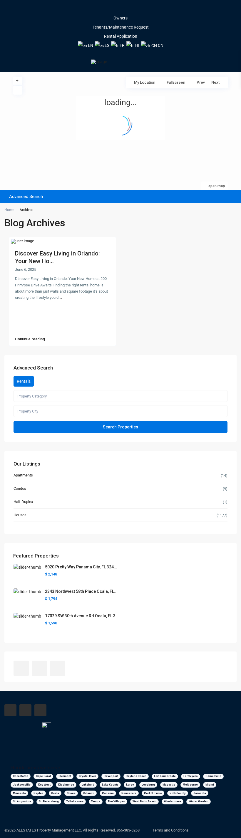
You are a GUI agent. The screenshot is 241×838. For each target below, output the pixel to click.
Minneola (19, 793)
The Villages (116, 801)
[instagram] (129, 8)
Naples (38, 793)
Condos (20, 488)
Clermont (64, 776)
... (60, 297)
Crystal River (87, 776)
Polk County (178, 793)
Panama (108, 793)
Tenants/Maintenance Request (121, 27)
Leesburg (148, 784)
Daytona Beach (136, 776)
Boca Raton (20, 776)
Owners (120, 18)
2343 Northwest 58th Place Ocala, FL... (81, 591)
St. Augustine (22, 801)
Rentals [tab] (24, 381)
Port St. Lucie (153, 793)
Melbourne (190, 784)
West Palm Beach (144, 801)
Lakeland (88, 784)
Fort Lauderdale (165, 776)
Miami (209, 784)
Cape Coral (43, 776)
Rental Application (120, 36)
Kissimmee (66, 784)
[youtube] (120, 8)
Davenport (111, 776)
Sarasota (199, 793)
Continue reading (30, 339)
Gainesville (213, 776)
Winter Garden (198, 801)
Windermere (172, 801)
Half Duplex (23, 501)
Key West (44, 784)
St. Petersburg (49, 801)
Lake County (110, 784)
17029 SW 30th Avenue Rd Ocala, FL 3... (82, 615)
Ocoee (71, 793)
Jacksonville (22, 784)
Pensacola (128, 793)
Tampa (95, 801)
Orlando (88, 793)
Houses (20, 515)
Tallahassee (74, 801)
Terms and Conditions (171, 830)
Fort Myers (190, 776)
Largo (130, 784)
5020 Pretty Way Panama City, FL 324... (81, 567)
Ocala (55, 793)
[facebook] (112, 8)
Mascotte (169, 784)
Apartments (23, 475)
